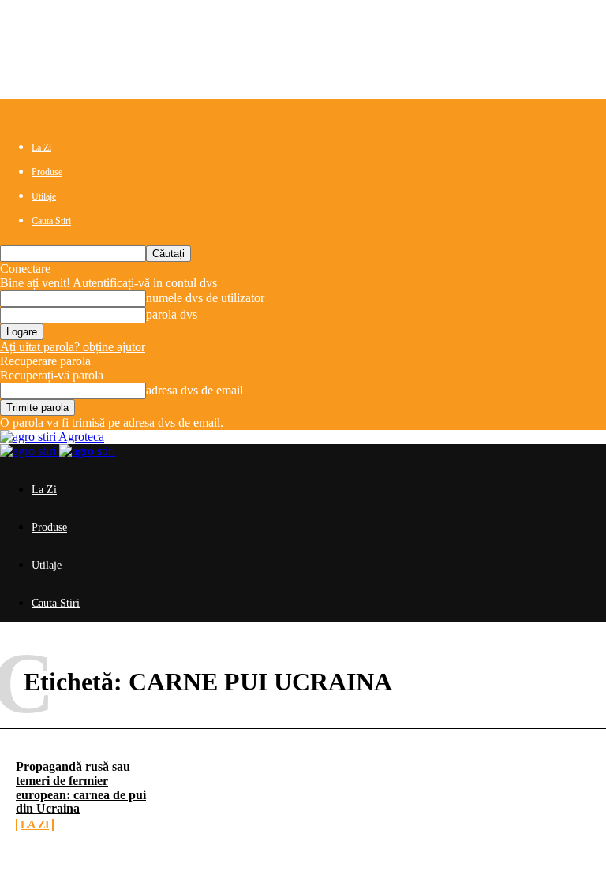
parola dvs (171, 314)
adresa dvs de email (194, 390)
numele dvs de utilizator (205, 298)
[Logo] (29, 451)
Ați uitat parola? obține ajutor (72, 346)
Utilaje (44, 196)
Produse (47, 172)
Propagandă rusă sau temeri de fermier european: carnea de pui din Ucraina (81, 787)
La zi (35, 825)
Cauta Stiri (51, 220)
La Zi (41, 147)
